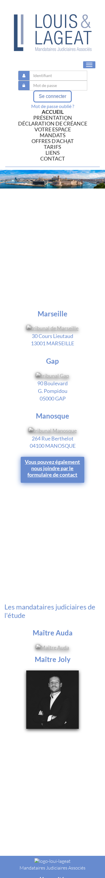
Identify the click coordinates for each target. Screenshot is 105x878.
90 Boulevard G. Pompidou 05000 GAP (52, 390)
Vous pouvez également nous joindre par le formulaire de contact (52, 468)
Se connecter (52, 96)
